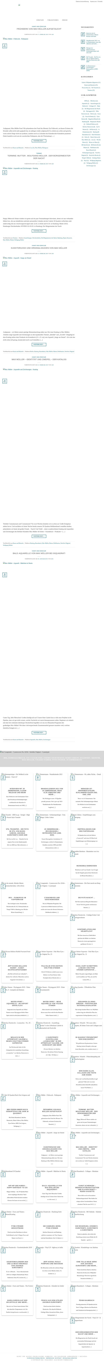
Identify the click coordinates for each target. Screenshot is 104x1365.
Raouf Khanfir (91, 150)
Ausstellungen (28, 238)
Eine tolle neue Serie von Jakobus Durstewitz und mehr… (87, 1263)
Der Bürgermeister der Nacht (49, 238)
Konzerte (69, 238)
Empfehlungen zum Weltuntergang (87, 830)
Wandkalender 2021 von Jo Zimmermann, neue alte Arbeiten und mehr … (93, 42)
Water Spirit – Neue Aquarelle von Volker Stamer (52, 1003)
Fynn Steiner (58, 760)
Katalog (36, 351)
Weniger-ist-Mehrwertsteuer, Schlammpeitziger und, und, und (92, 50)
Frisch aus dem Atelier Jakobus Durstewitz (52, 1301)
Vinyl (86, 160)
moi (93, 139)
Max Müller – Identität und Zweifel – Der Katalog (39, 359)
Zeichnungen (46, 739)
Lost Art (32, 147)
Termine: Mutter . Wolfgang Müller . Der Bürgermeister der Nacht (87, 1112)
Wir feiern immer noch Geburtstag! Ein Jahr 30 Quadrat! (17, 1111)
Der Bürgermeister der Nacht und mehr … (86, 1333)
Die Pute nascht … (86, 897)
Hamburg (59, 238)
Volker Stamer (43, 760)
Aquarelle (32, 739)
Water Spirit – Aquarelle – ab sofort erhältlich (17, 1003)
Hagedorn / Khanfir (90, 758)
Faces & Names (90, 116)
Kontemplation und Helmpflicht (86, 930)
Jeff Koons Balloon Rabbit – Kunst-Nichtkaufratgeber (17, 968)
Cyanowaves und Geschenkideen (52, 898)
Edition (93, 114)
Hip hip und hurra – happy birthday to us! (17, 1186)
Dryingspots (90, 111)
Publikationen (53, 20)
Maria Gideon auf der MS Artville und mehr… (17, 1301)
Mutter (12, 240)
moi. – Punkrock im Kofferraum (17, 898)
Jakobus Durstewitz (89, 127)
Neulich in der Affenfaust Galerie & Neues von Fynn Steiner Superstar (17, 1040)
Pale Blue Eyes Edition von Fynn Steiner (52, 967)
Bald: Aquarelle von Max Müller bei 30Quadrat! (39, 553)
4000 (86, 101)
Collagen (92, 106)
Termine (39, 153)
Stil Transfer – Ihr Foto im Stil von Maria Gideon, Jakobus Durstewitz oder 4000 (93, 59)
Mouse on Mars (94, 142)
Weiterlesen (39, 141)
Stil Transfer (96, 87)
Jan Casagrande (34, 758)
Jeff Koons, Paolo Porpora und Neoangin (52, 1263)
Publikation (61, 351)
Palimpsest (45, 147)
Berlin (32, 351)
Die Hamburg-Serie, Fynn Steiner (52, 1227)
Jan (52, 34)
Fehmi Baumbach (16, 758)
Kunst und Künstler (39, 26)
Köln (87, 137)
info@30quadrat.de (70, 1358)
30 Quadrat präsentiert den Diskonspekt (86, 1038)
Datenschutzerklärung (82, 1)
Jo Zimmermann (74, 760)
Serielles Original (69, 351)
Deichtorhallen (36, 238)
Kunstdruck (42, 351)
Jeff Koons (93, 129)
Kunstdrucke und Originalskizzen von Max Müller (39, 248)
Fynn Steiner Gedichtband (17, 1227)
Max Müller (38, 147)
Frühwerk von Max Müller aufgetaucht (39, 29)
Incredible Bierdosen (86, 866)
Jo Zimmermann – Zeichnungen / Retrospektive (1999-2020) (92, 68)
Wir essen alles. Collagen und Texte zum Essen (86, 1073)
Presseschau (86, 87)
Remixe (65, 20)
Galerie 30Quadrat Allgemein (91, 82)
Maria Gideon (95, 137)
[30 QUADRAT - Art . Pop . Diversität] (52, 10)
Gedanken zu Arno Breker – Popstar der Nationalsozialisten (86, 1003)
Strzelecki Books (94, 155)
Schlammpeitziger (88, 152)
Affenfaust (94, 101)
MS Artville (86, 145)
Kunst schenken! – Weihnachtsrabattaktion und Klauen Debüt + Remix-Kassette (87, 1188)
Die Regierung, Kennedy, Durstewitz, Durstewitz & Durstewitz (86, 1228)
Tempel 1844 (86, 158)
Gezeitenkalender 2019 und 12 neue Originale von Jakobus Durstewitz (17, 1264)
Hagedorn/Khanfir (94, 119)
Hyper (64, 238)
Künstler (40, 20)
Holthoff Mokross (92, 124)
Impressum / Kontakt (96, 1)
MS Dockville (96, 145)
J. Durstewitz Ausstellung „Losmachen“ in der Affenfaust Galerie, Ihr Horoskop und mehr (52, 1041)
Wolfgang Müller (19, 240)
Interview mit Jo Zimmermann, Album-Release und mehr (92, 35)
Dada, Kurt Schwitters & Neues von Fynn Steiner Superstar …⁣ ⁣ (86, 968)
